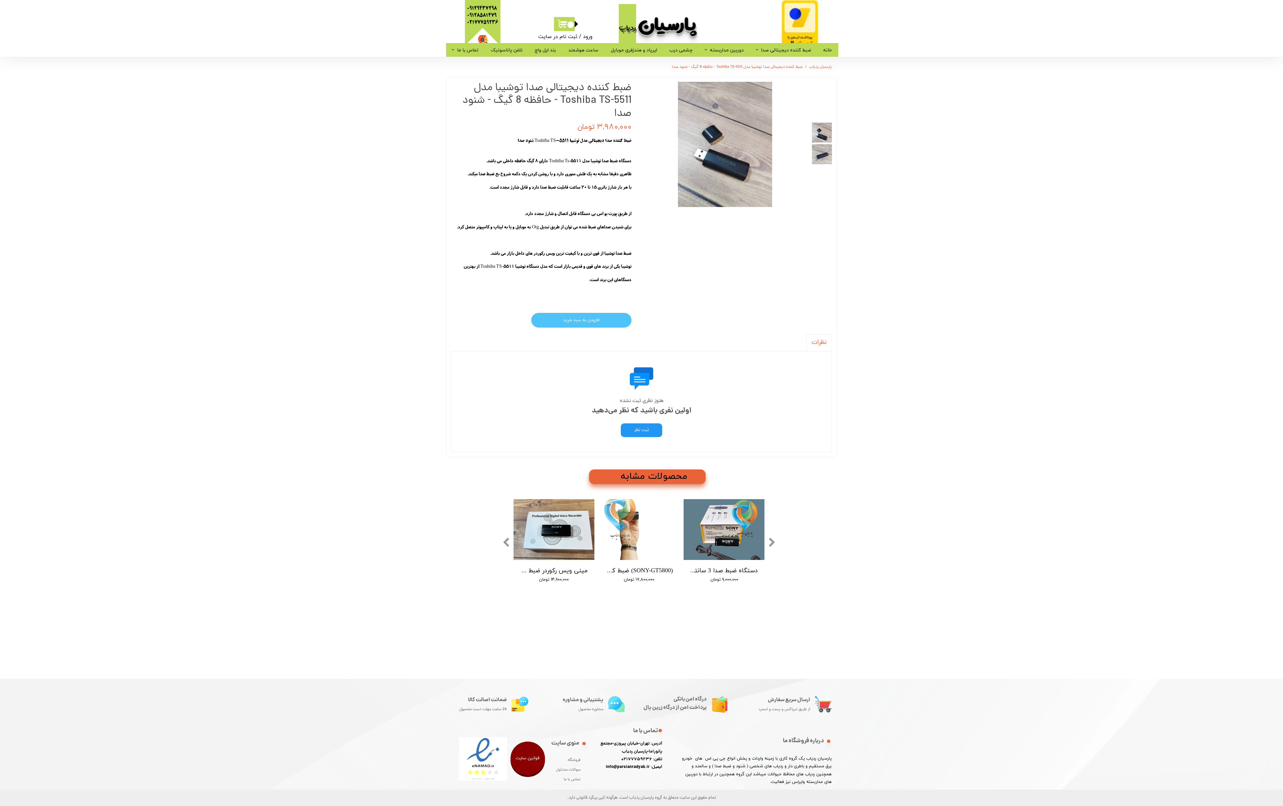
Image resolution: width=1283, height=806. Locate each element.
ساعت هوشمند (583, 50)
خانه (827, 50)
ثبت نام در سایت (557, 36)
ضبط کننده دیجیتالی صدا (786, 50)
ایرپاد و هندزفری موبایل (634, 50)
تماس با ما (467, 50)
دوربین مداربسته (727, 50)
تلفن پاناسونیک (507, 50)
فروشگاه (574, 760)
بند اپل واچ (545, 50)
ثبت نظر (641, 430)
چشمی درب (681, 50)
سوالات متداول (568, 770)
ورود (587, 36)
